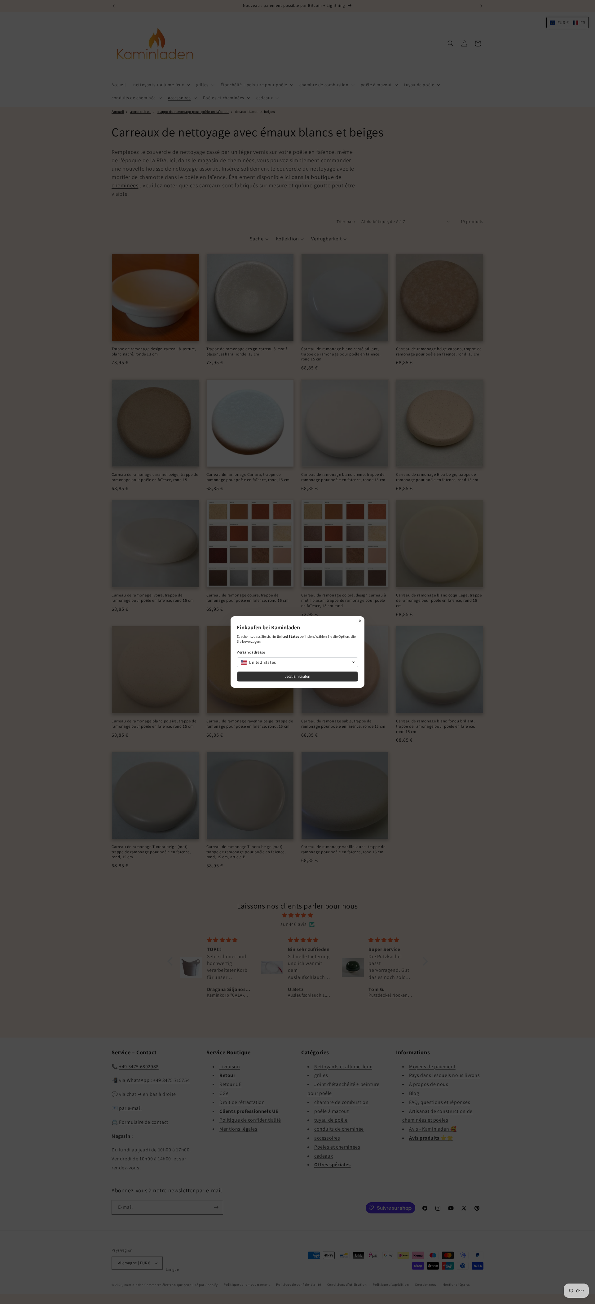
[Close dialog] (360, 621)
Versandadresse (251, 652)
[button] (297, 662)
